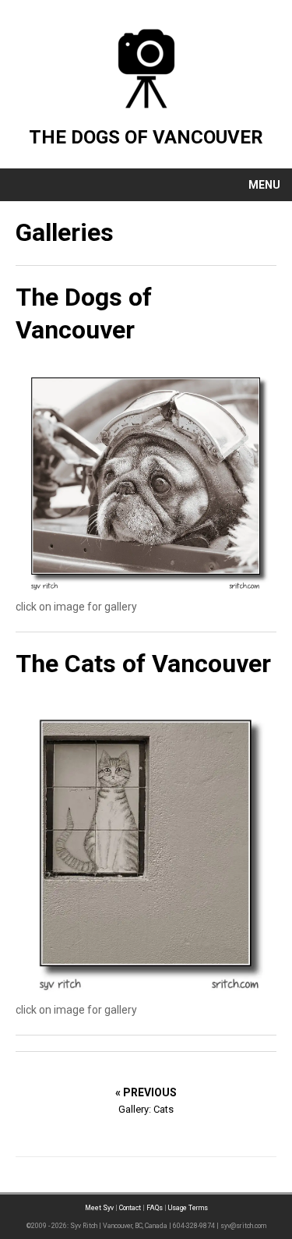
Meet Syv (99, 1208)
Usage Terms (188, 1208)
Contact (130, 1208)
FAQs (154, 1208)
